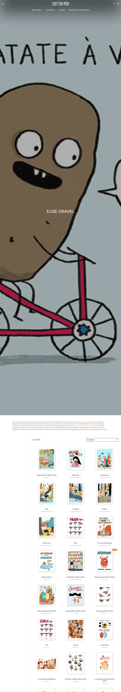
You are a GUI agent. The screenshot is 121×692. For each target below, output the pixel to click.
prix (97, 422)
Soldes (62, 10)
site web (105, 429)
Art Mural (36, 10)
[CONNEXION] (114, 4)
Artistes (50, 10)
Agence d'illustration (78, 10)
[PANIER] (118, 4)
